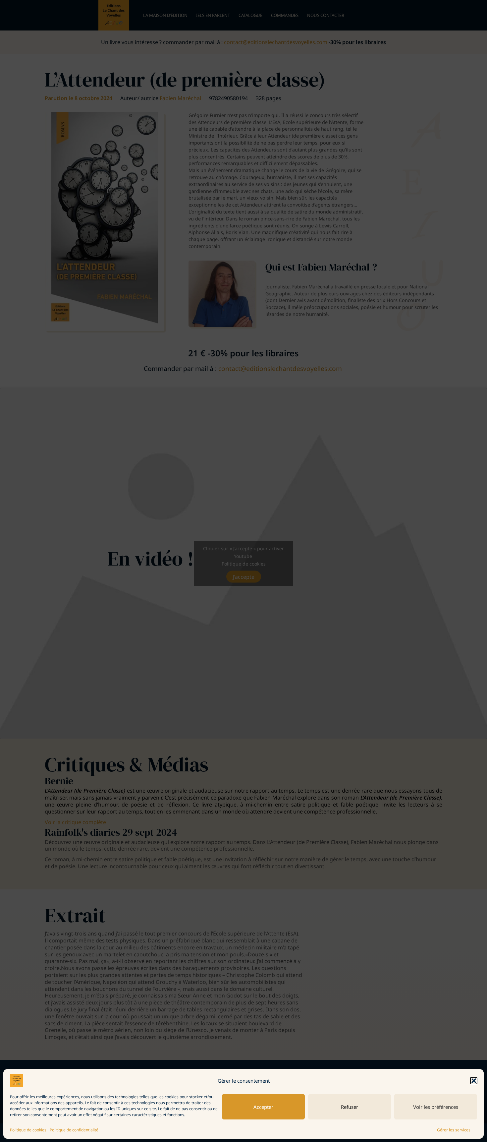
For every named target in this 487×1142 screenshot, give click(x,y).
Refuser (349, 1107)
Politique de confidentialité (74, 1130)
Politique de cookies (28, 1130)
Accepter (263, 1107)
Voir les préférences (435, 1107)
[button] (473, 1080)
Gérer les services (453, 1130)
